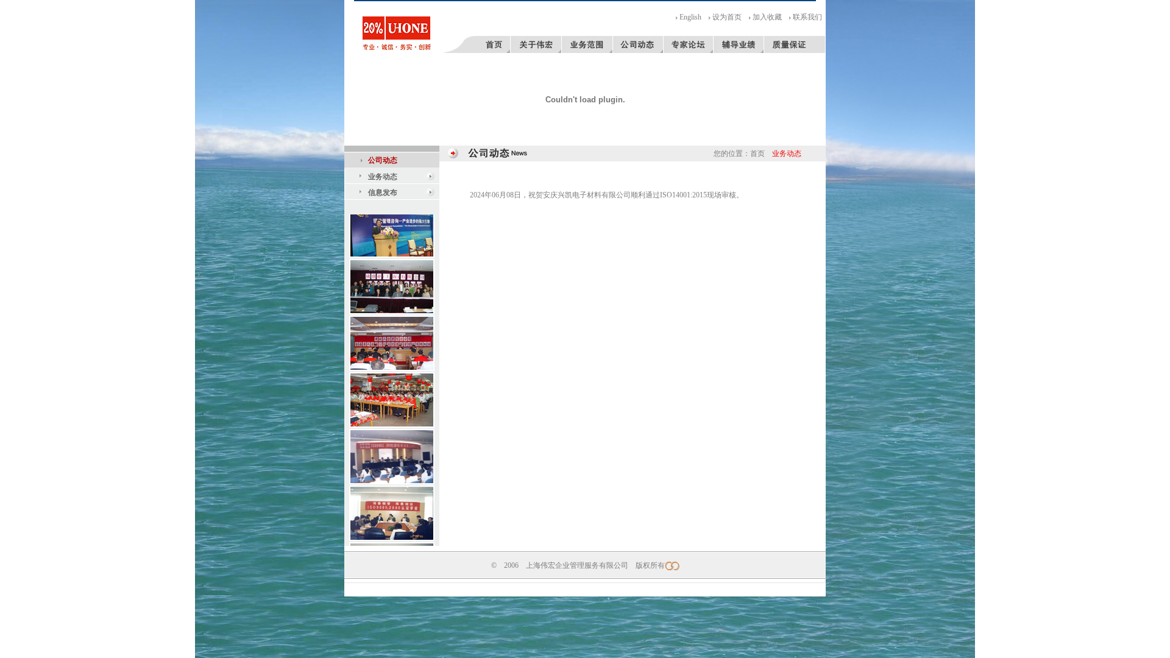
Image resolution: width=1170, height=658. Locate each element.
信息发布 (382, 192)
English (690, 17)
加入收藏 (767, 17)
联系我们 (807, 17)
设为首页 (727, 17)
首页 (757, 153)
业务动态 (382, 176)
